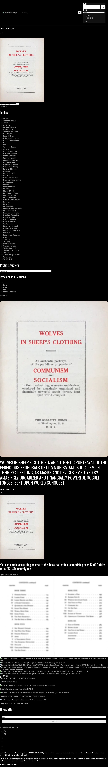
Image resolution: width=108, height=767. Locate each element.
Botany (5, 287)
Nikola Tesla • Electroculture (11, 215)
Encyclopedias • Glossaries (10, 160)
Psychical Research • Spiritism (11, 230)
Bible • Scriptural (8, 134)
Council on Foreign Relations (11, 151)
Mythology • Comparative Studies (12, 208)
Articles (5, 283)
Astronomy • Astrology (9, 127)
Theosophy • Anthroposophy (11, 250)
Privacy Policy (14, 727)
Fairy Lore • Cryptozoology (10, 164)
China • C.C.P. (6, 145)
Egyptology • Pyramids (9, 158)
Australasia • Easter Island (10, 131)
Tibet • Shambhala (8, 252)
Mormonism (6, 202)
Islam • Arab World (8, 191)
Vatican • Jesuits (7, 257)
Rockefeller (6, 233)
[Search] (103, 7)
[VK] (5, 37)
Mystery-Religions (8, 206)
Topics (85, 10)
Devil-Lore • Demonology (10, 153)
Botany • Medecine (8, 136)
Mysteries (6, 204)
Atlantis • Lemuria (8, 129)
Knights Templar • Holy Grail (11, 195)
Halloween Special (8, 182)
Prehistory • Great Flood (10, 228)
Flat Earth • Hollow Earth (10, 169)
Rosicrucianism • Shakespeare (11, 235)
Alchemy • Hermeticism (9, 120)
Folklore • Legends (8, 175)
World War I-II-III (7, 259)
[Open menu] (80, 12)
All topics (5, 118)
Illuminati (6, 184)
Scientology (6, 239)
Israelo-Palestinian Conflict (10, 193)
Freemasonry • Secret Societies (12, 180)
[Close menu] (84, 4)
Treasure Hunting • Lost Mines (11, 255)
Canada (5, 142)
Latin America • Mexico (9, 197)
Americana (6, 123)
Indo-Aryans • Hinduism (9, 186)
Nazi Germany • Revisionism (11, 213)
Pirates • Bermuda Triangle (10, 226)
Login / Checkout (4, 575)
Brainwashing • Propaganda (11, 138)
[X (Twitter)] (3, 37)
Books (5, 285)
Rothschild (6, 237)
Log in (85, 22)
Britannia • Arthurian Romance (11, 140)
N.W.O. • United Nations (9, 211)
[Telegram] (7, 37)
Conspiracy (6, 149)
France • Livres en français (10, 178)
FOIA (4, 289)
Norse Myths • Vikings (9, 217)
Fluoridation (6, 171)
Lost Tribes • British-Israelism (11, 200)
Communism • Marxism (9, 147)
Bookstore (7, 727)
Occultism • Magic (8, 224)
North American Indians (9, 219)
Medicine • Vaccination (9, 292)
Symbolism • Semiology (9, 246)
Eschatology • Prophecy (9, 162)
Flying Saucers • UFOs (9, 173)
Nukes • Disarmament (9, 222)
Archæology (6, 125)
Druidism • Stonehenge (9, 156)
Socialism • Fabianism (9, 244)
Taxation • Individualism (9, 248)
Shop (1, 660)
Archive (2, 727)
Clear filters (3, 106)
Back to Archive (14, 575)
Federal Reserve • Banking (10, 167)
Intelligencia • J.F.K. (8, 189)
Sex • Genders (7, 241)
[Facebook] (1, 37)
